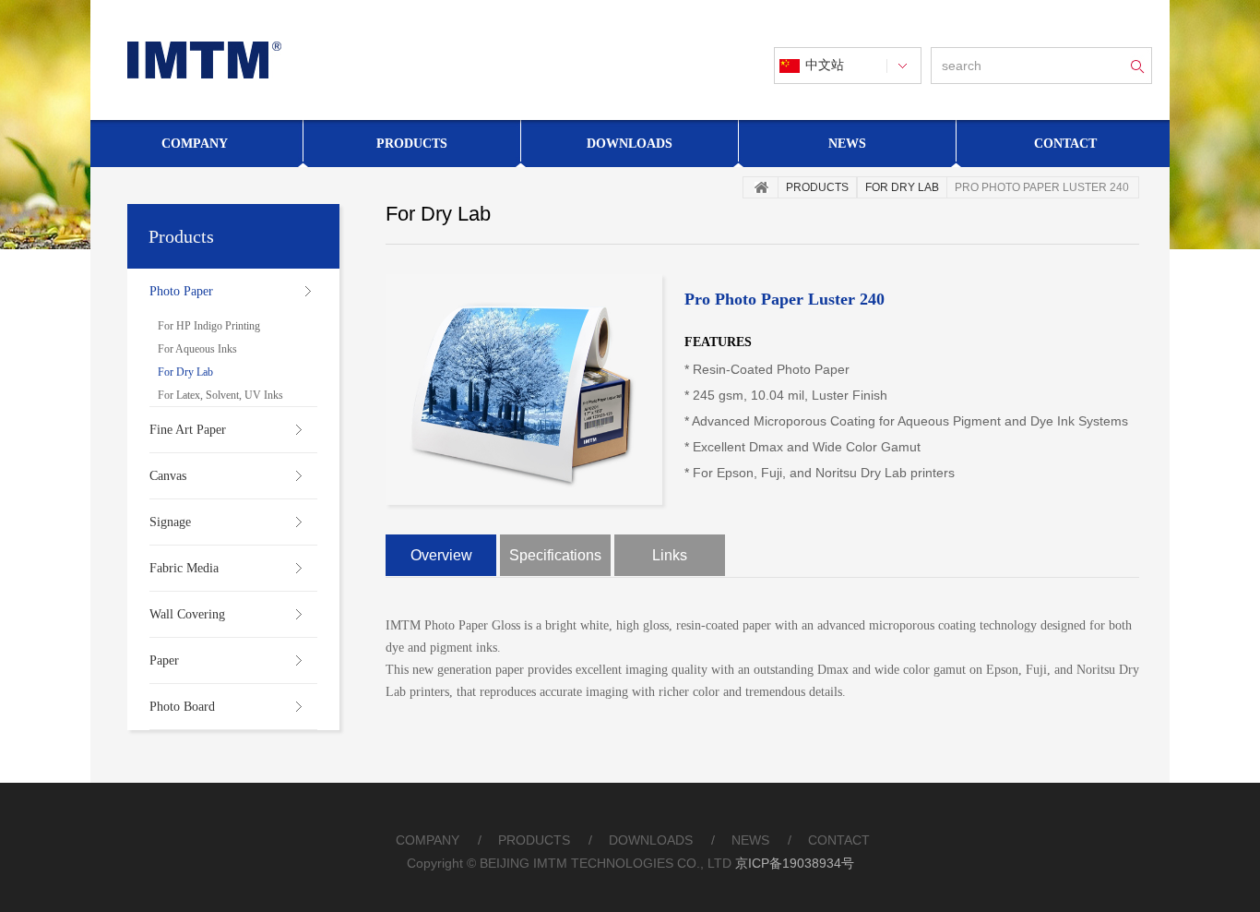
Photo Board (182, 707)
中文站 (824, 65)
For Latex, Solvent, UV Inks (220, 395)
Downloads (629, 143)
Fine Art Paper (187, 430)
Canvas (167, 476)
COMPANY (427, 840)
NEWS (750, 840)
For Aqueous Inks (197, 348)
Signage (170, 522)
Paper (164, 660)
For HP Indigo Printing (209, 325)
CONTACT (839, 840)
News (847, 143)
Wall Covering (187, 614)
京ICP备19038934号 (794, 863)
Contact (1065, 143)
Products (411, 143)
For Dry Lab (185, 372)
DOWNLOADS (651, 840)
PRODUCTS (534, 840)
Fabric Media (184, 568)
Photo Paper (181, 291)
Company (194, 143)
